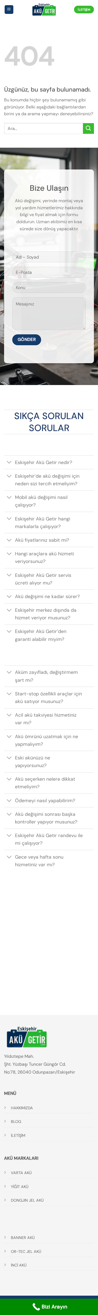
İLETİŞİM (18, 1135)
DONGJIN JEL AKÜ (27, 1200)
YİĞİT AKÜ (19, 1186)
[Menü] (9, 9)
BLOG (16, 1121)
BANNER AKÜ (23, 1237)
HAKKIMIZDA (22, 1107)
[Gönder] (88, 128)
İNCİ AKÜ (18, 1265)
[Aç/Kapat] (9, 463)
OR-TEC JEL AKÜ (26, 1251)
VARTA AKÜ (21, 1172)
